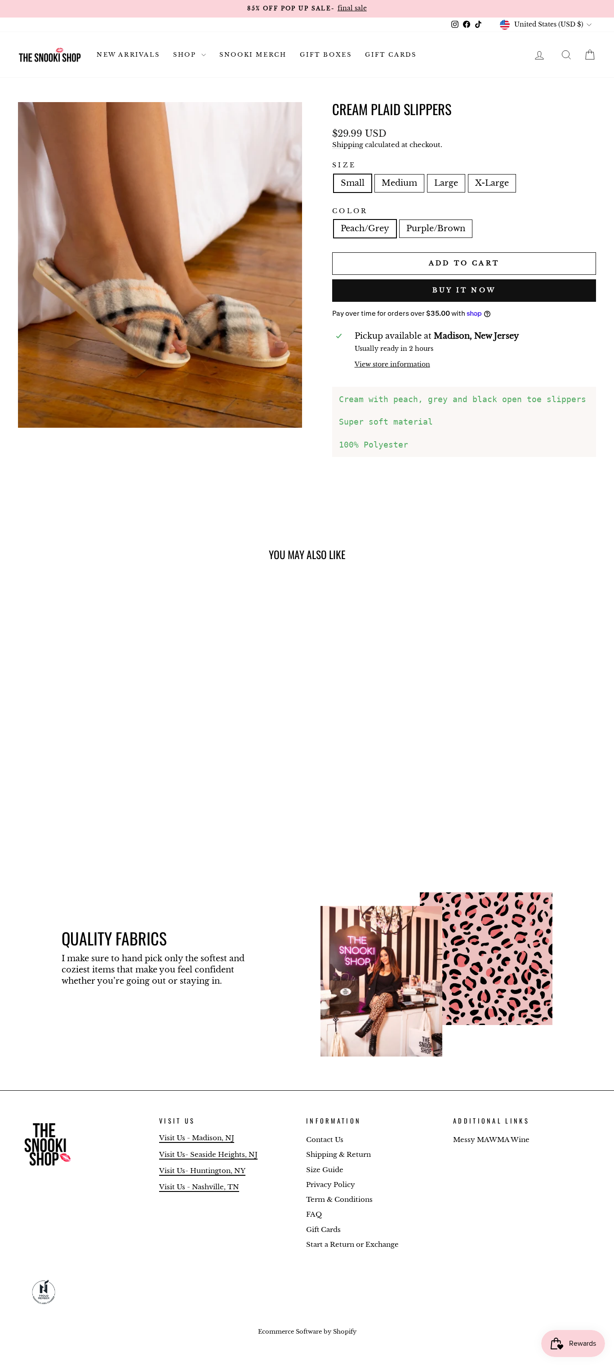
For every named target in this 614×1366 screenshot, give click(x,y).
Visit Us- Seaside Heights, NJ (208, 1154)
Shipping (347, 144)
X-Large (492, 183)
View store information (392, 364)
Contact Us (324, 1139)
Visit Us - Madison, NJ (196, 1137)
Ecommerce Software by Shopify (307, 1331)
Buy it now (464, 290)
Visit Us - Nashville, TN (199, 1186)
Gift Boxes (325, 54)
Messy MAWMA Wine (491, 1139)
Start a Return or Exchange (352, 1244)
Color (350, 211)
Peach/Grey (365, 228)
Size (344, 165)
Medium (399, 183)
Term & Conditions (339, 1199)
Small (353, 183)
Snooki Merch (252, 54)
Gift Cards (390, 54)
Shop (186, 54)
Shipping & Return (338, 1154)
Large (446, 183)
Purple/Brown (435, 228)
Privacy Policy (330, 1184)
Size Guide (324, 1169)
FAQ (314, 1214)
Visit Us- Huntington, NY (202, 1170)
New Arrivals (128, 54)
